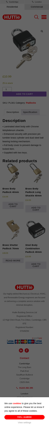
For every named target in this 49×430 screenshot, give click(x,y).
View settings (24, 422)
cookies (17, 403)
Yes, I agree (24, 417)
